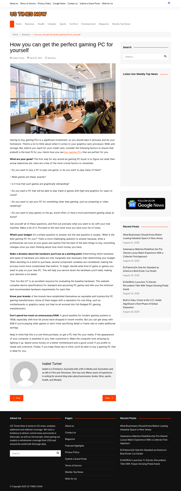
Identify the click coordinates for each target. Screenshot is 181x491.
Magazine (104, 24)
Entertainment (88, 24)
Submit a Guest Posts (90, 3)
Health (41, 24)
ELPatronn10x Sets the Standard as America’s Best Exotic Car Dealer (141, 269)
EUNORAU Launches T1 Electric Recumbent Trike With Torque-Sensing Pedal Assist (145, 285)
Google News (59, 3)
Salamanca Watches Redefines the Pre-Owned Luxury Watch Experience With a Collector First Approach (143, 253)
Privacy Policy (44, 3)
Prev (18, 398)
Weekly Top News (121, 24)
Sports (63, 24)
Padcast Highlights (74, 446)
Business (29, 24)
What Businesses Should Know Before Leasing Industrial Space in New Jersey (143, 237)
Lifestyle (52, 24)
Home (19, 24)
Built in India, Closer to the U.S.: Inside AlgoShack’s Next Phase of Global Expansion (142, 304)
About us (14, 3)
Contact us (73, 3)
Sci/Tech (73, 24)
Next (107, 398)
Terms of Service (28, 3)
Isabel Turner (18, 58)
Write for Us (107, 3)
